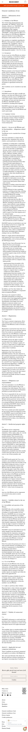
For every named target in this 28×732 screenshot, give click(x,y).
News (3, 702)
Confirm (14, 679)
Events (4, 726)
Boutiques (4, 704)
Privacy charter (6, 715)
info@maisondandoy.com (13, 48)
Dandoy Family (6, 728)
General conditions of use (9, 713)
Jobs (3, 724)
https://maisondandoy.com (16, 23)
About (3, 700)
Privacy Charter (15, 365)
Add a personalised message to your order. (14, 5)
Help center (5, 688)
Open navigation (2, 2)
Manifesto (4, 706)
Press (3, 722)
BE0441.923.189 (7, 693)
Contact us (5, 691)
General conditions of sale (9, 711)
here (3, 88)
